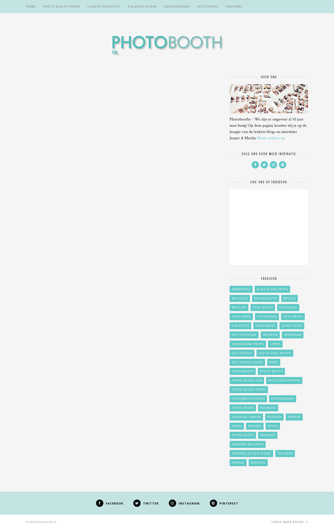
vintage (238, 462)
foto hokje (241, 316)
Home (31, 6)
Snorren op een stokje (251, 453)
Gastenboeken (177, 6)
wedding (258, 462)
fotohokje (288, 307)
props (237, 426)
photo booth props (249, 389)
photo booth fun (247, 380)
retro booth (243, 435)
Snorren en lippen (248, 444)
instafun (270, 335)
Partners (234, 6)
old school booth (275, 353)
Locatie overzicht (103, 6)
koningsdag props (248, 344)
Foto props (207, 6)
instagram (292, 335)
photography (282, 398)
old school (242, 353)
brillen (289, 298)
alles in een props (272, 289)
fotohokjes (267, 316)
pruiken (254, 426)
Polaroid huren (142, 6)
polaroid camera (246, 417)
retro (273, 426)
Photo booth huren (61, 6)
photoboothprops (284, 380)
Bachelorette (265, 298)
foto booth (263, 307)
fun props (240, 325)
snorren (267, 435)
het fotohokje (244, 335)
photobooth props (248, 398)
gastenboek (265, 325)
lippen (275, 344)
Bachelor (240, 298)
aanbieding (241, 289)
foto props (293, 316)
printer (294, 417)
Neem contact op (271, 138)
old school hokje (247, 362)
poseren (274, 417)
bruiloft (239, 307)
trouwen (285, 453)
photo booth (271, 371)
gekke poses (292, 325)
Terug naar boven (288, 522)
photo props (243, 408)
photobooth (243, 371)
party (273, 362)
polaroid (268, 408)
